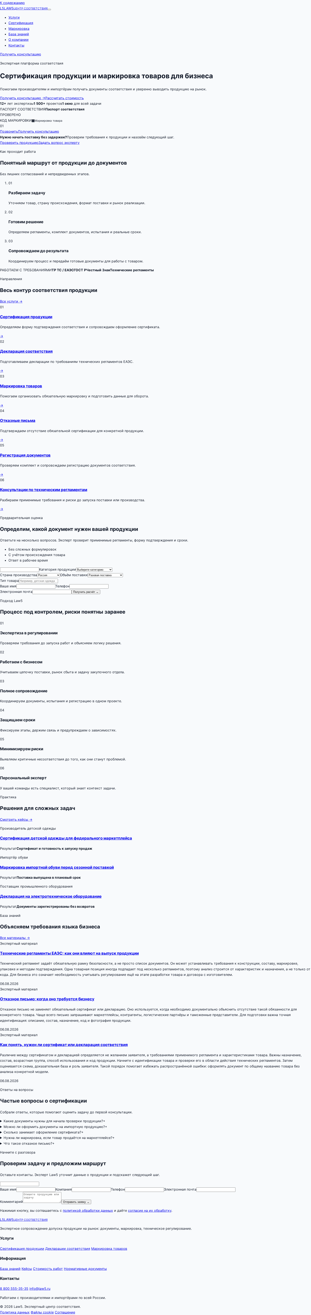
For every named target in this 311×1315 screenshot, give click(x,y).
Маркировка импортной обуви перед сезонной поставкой (57, 867)
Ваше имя (8, 586)
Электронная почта (16, 591)
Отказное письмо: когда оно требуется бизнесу (47, 999)
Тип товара (9, 580)
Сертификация (20, 23)
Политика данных (15, 1312)
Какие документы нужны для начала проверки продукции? (54, 1121)
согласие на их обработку (149, 1210)
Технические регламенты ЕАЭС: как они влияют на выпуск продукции (69, 953)
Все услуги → (11, 301)
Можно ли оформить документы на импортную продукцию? (55, 1127)
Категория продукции (57, 569)
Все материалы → (15, 938)
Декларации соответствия (67, 1248)
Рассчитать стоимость (64, 98)
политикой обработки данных (88, 1210)
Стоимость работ (48, 1269)
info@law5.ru (39, 1288)
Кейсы (27, 1269)
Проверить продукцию (19, 142)
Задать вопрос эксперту (59, 142)
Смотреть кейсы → (16, 819)
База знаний (18, 34)
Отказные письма (17, 420)
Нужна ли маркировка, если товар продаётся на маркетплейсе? (59, 1138)
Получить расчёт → (86, 591)
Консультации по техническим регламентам (43, 489)
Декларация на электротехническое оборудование (51, 896)
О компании (18, 39)
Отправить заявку (76, 1201)
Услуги (14, 17)
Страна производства (18, 575)
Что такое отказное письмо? (29, 1143)
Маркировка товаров (21, 386)
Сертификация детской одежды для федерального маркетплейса (66, 838)
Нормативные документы (85, 1269)
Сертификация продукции (26, 316)
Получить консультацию (20, 54)
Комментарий (11, 1201)
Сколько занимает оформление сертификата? (44, 1132)
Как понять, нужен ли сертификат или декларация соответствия (64, 1044)
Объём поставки (74, 575)
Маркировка (18, 28)
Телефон (62, 586)
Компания (63, 1189)
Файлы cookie (42, 1312)
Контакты (16, 45)
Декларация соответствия (26, 351)
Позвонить (9, 131)
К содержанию (12, 3)
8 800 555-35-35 (14, 1288)
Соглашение (65, 1312)
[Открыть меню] (49, 9)
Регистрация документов (25, 455)
